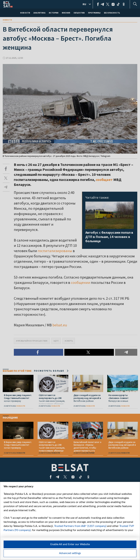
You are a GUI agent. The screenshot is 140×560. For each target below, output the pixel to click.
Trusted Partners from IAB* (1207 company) (80, 526)
